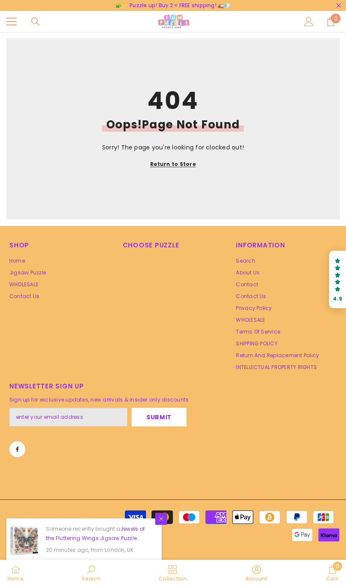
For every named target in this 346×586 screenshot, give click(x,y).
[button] (337, 279)
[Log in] (309, 21)
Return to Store (173, 164)
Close (338, 6)
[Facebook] (17, 449)
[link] (91, 573)
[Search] (35, 21)
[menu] (11, 21)
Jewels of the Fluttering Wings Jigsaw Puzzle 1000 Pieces (95, 538)
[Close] (161, 519)
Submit (159, 417)
